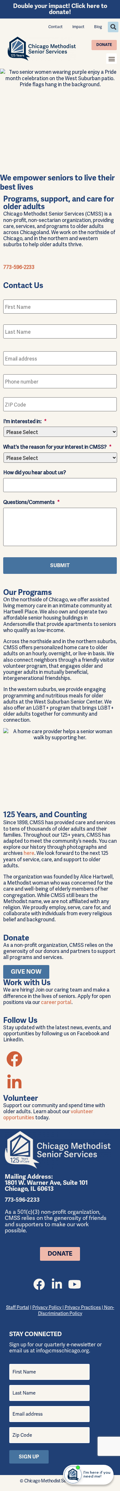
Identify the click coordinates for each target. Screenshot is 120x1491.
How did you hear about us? (34, 472)
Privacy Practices (83, 1307)
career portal (56, 1002)
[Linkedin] (57, 1284)
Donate (104, 44)
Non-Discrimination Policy (76, 1310)
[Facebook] (39, 1284)
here (29, 852)
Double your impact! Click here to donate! (60, 9)
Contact (55, 26)
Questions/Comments (31, 501)
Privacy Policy (47, 1307)
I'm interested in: (25, 421)
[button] (113, 27)
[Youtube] (75, 1284)
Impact (78, 26)
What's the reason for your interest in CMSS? (57, 446)
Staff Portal (17, 1307)
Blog (98, 26)
